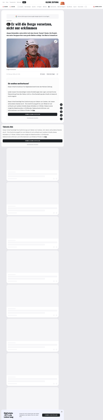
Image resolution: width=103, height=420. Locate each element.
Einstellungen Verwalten (32, 117)
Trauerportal (12, 2)
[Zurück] (18, 7)
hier (33, 110)
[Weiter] (86, 7)
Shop (7, 2)
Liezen (43, 74)
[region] (52, 7)
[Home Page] (52, 2)
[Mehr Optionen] (61, 119)
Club (4, 2)
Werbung (19, 2)
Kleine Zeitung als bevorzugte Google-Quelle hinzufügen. (34, 16)
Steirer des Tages (51, 74)
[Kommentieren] (61, 108)
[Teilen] (61, 115)
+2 (57, 74)
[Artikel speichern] (61, 111)
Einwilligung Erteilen (32, 114)
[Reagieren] (61, 104)
